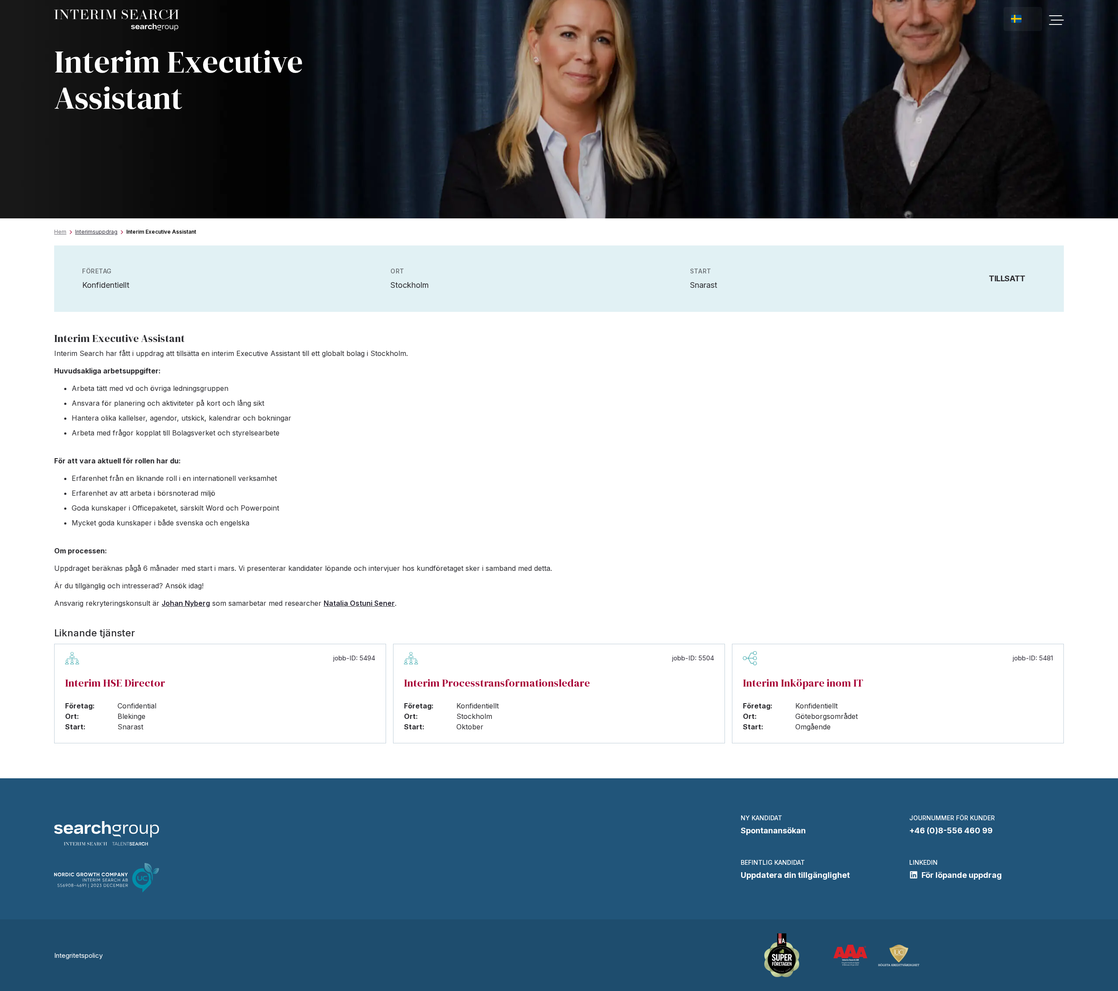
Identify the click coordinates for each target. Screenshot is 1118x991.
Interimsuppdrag (96, 231)
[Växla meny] (1056, 20)
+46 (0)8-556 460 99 (951, 830)
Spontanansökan (773, 830)
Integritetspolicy (78, 955)
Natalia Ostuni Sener (359, 603)
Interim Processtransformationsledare (497, 683)
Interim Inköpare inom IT (803, 683)
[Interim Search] (116, 20)
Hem (60, 231)
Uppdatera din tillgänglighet (795, 875)
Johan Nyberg (186, 603)
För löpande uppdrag (961, 875)
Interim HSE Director (115, 683)
